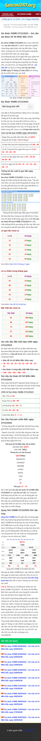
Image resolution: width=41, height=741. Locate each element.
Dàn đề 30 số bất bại (18, 304)
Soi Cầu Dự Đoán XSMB (19, 25)
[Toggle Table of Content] (28, 107)
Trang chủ (6, 25)
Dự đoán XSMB (24, 14)
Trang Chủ (7, 14)
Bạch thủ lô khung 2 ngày (20, 264)
